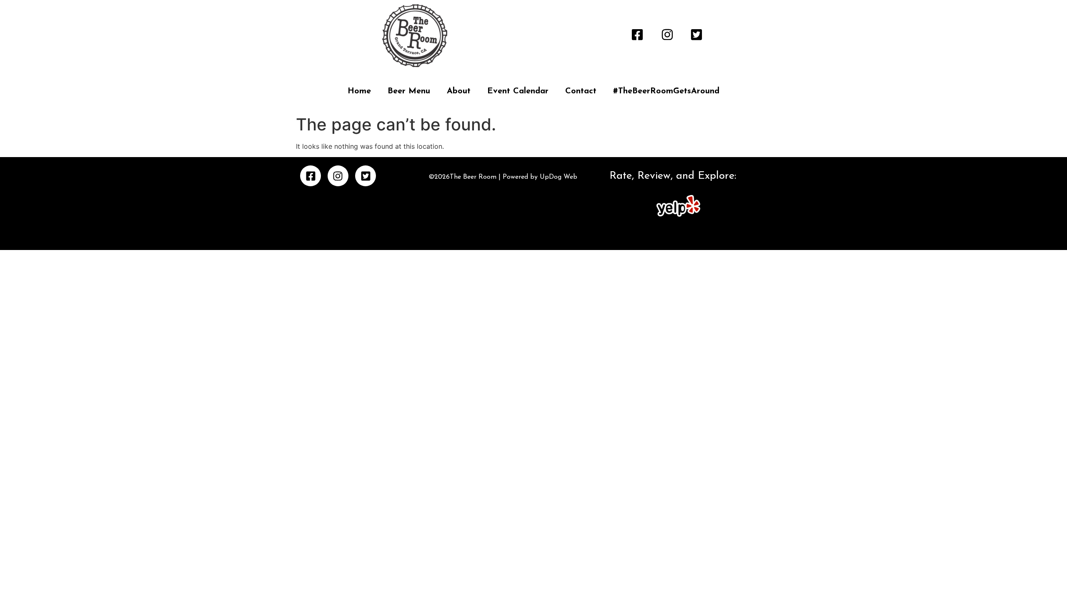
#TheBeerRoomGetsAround (666, 91)
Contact (580, 91)
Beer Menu (409, 91)
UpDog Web (557, 177)
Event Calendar (518, 91)
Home (359, 91)
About (459, 91)
